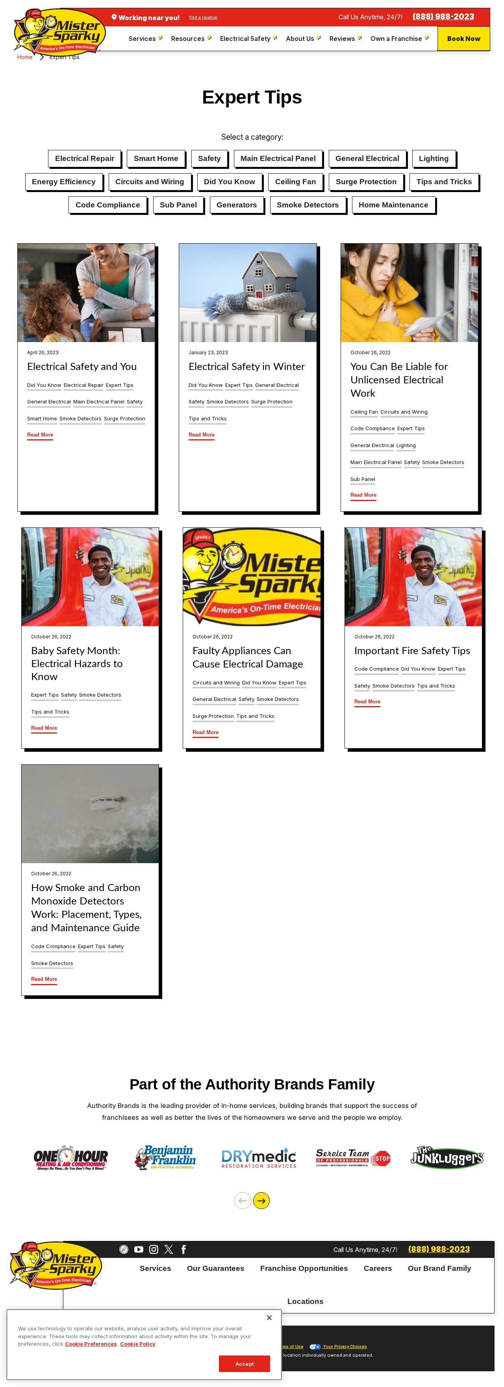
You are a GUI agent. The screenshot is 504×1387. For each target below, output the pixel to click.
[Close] (269, 1317)
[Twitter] (168, 1249)
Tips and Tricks (444, 182)
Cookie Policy (138, 1344)
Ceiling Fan (295, 182)
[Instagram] (153, 1249)
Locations (305, 1301)
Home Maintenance (393, 205)
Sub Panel (178, 205)
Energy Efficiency (64, 182)
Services (155, 1268)
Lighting (434, 158)
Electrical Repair (84, 158)
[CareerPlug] (123, 1249)
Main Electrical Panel (278, 158)
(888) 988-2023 (443, 16)
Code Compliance (108, 205)
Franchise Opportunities (304, 1268)
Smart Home (156, 158)
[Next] (261, 1200)
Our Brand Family (439, 1268)
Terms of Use (289, 1346)
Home (25, 57)
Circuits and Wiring (149, 182)
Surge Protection (366, 182)
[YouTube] (138, 1249)
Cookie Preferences (91, 1344)
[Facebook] (183, 1249)
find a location (203, 17)
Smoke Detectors (308, 205)
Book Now (463, 39)
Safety (209, 158)
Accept (244, 1363)
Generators (237, 205)
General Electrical (367, 158)
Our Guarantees (216, 1268)
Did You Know (229, 182)
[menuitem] (147, 39)
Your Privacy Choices (344, 1346)
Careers (378, 1268)
